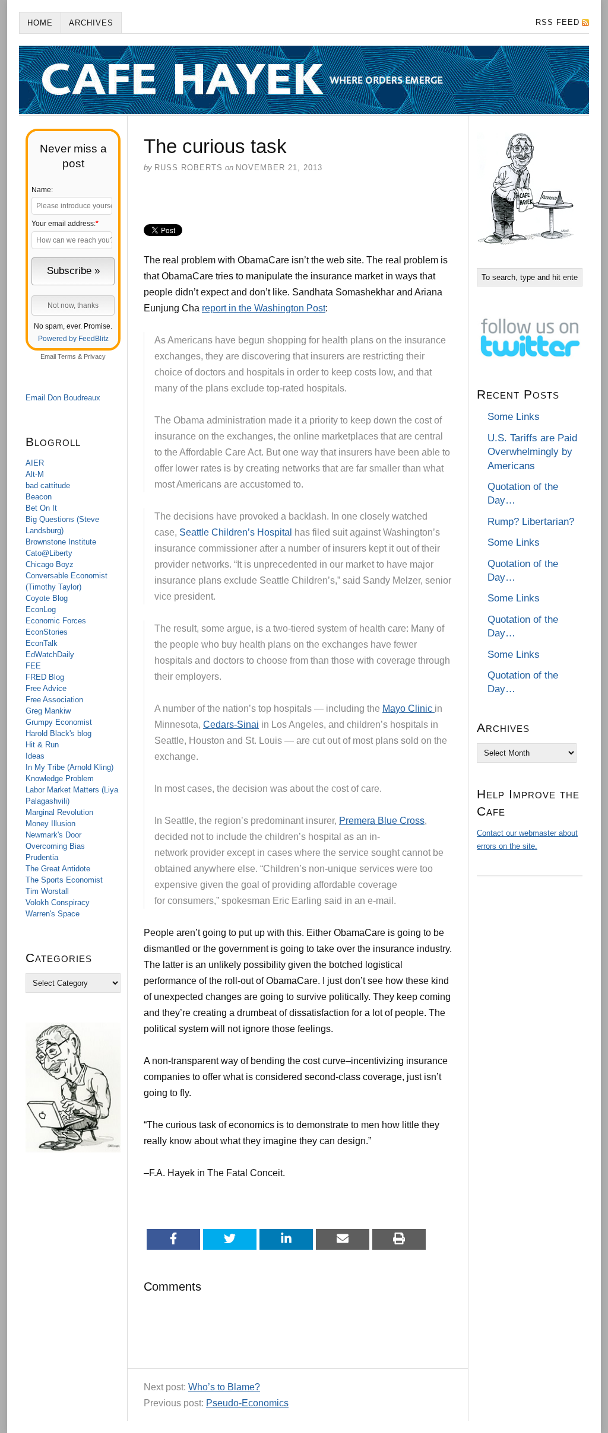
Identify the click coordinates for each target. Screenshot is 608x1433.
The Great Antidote (58, 868)
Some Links (513, 416)
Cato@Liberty (49, 553)
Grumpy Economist (59, 722)
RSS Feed (558, 22)
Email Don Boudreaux (63, 397)
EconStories (47, 632)
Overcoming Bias (55, 846)
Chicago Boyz (50, 564)
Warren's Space (53, 913)
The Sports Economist (64, 879)
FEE (33, 665)
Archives (91, 22)
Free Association (54, 699)
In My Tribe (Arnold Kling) (69, 767)
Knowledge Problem (60, 778)
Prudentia (42, 857)
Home (40, 22)
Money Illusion (50, 823)
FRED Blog (45, 677)
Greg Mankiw (48, 710)
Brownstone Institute (61, 541)
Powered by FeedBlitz (73, 339)
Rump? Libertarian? (530, 521)
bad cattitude (48, 485)
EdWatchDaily (50, 654)
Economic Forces (56, 620)
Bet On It (41, 508)
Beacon (39, 496)
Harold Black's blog (58, 733)
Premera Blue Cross (382, 821)
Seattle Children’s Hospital (235, 532)
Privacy (95, 356)
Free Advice (46, 688)
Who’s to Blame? (224, 1387)
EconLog (41, 609)
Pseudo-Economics (247, 1403)
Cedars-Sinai (231, 724)
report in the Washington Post (263, 308)
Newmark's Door (53, 834)
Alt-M (35, 474)
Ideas (35, 755)
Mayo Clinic (408, 708)
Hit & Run (42, 744)
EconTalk (42, 643)
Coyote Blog (47, 598)
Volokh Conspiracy (58, 902)
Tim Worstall (47, 891)
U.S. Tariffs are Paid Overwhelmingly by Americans (532, 452)
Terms (67, 356)
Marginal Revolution (59, 812)
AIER (35, 462)
